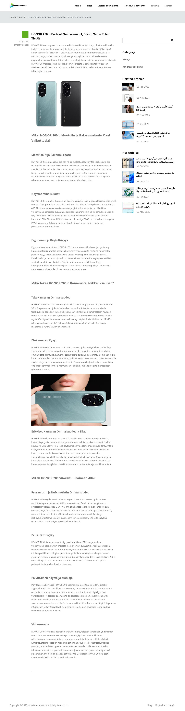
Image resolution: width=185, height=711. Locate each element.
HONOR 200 (65, 52)
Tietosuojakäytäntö (135, 5)
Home (77, 5)
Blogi (89, 5)
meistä (155, 5)
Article (22, 17)
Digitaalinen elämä (108, 5)
